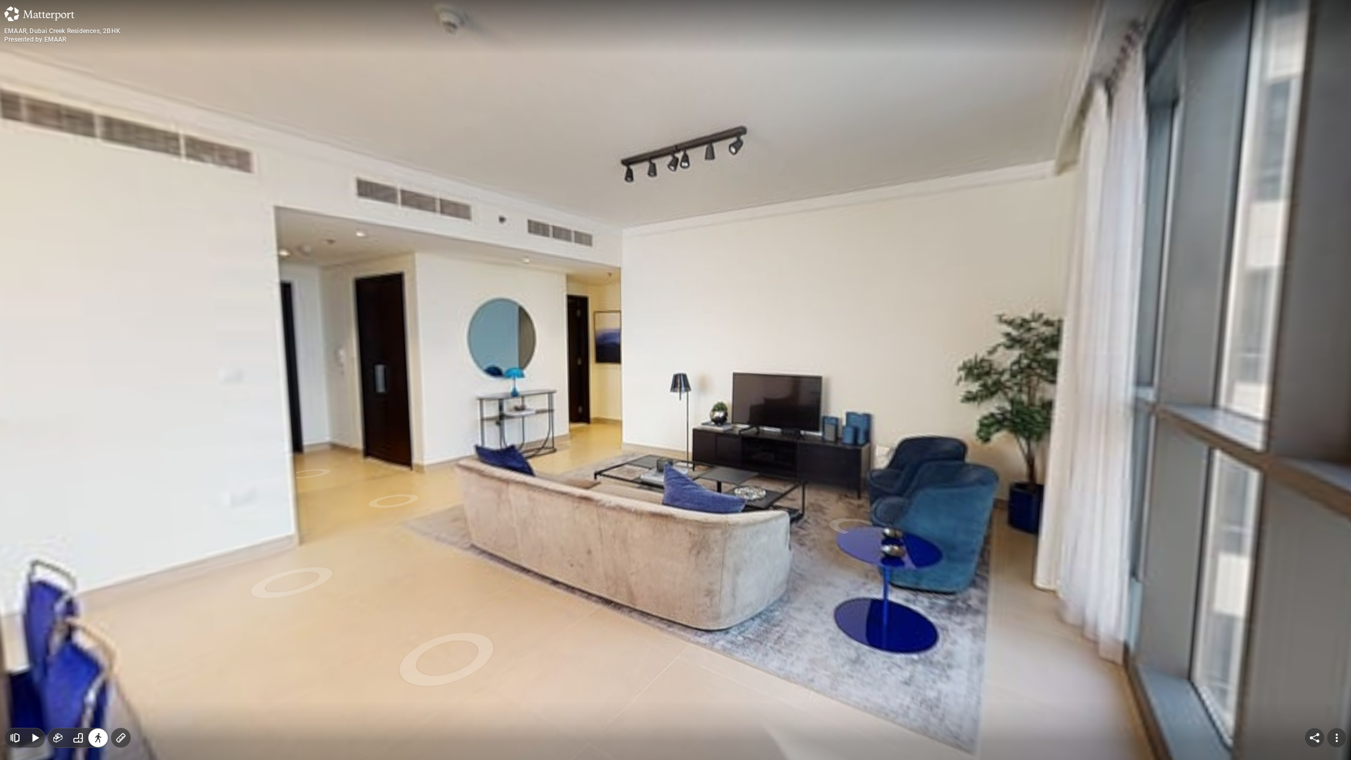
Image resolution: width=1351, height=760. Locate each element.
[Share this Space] (1315, 738)
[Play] (34, 737)
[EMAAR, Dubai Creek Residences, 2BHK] (675, 380)
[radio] (58, 737)
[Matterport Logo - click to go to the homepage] (39, 13)
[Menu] (1337, 738)
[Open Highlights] (14, 737)
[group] (78, 738)
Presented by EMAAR (35, 39)
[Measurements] (121, 738)
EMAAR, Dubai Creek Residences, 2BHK (62, 31)
